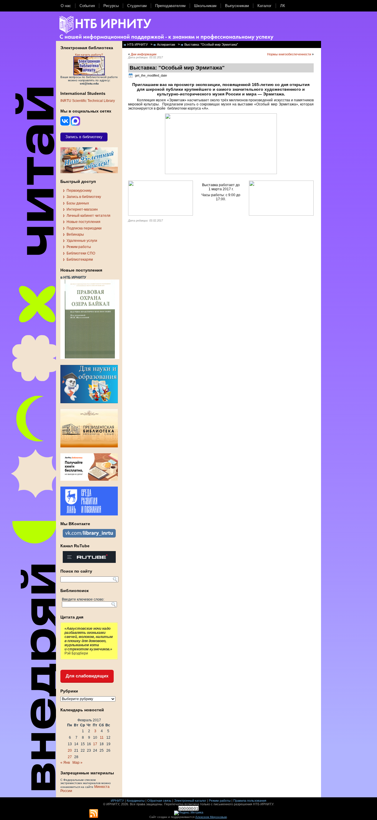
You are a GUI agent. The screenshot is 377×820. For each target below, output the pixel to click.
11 (102, 737)
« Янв (65, 763)
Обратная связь (159, 800)
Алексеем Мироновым (211, 817)
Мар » (77, 763)
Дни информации (143, 54)
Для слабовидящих (87, 675)
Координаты (136, 800)
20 (70, 750)
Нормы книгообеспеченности (289, 54)
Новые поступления (83, 222)
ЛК (282, 6)
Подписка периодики (84, 228)
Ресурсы (111, 6)
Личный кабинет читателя (88, 216)
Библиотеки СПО (81, 253)
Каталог (264, 6)
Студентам (137, 6)
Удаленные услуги (82, 241)
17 (95, 744)
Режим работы (79, 247)
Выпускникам (237, 6)
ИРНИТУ (117, 800)
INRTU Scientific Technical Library (87, 101)
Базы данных (78, 203)
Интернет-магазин (82, 209)
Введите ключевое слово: (83, 599)
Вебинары (75, 234)
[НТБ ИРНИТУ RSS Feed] (93, 814)
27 (70, 757)
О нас (66, 6)
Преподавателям (170, 6)
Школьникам (205, 6)
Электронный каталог (190, 800)
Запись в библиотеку (84, 197)
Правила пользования (249, 800)
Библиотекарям (80, 259)
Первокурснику (79, 191)
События (87, 6)
